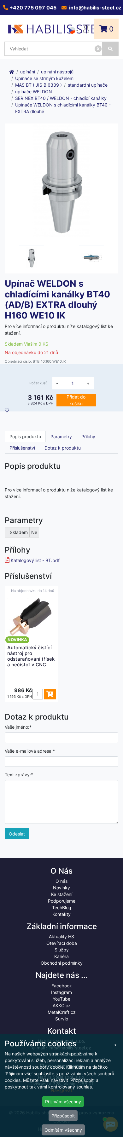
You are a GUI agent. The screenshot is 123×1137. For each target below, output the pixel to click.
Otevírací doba (61, 943)
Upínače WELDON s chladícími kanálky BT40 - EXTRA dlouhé (63, 108)
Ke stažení (61, 894)
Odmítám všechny (63, 1130)
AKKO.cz (62, 1005)
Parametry (61, 436)
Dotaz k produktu (62, 448)
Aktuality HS (61, 936)
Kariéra (61, 956)
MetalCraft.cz (62, 1012)
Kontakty (61, 914)
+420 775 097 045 (32, 7)
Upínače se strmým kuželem (44, 78)
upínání (27, 71)
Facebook (61, 985)
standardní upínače (88, 85)
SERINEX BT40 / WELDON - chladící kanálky (61, 98)
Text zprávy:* (19, 774)
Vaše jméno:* (18, 727)
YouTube (61, 999)
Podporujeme (61, 901)
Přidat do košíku (76, 400)
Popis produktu (25, 436)
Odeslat (17, 833)
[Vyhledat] (110, 49)
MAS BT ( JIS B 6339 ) (38, 85)
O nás (61, 881)
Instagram (61, 992)
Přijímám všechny (63, 1101)
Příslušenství (22, 448)
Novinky (61, 887)
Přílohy (88, 436)
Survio (61, 1018)
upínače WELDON (33, 91)
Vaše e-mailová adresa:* (30, 751)
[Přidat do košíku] (50, 694)
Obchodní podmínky (62, 963)
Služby (62, 949)
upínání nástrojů (57, 71)
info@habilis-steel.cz (94, 7)
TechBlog (61, 907)
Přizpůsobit (63, 1115)
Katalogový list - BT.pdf (35, 560)
